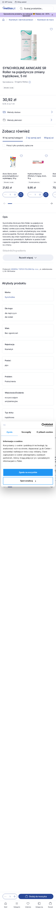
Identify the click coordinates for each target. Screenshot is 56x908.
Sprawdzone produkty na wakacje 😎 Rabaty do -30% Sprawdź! (26, 15)
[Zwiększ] (14, 896)
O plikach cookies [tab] (45, 432)
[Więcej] (51, 120)
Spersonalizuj (26, 481)
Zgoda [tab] (9, 432)
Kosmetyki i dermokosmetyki (21, 20)
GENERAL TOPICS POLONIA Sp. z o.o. (25, 269)
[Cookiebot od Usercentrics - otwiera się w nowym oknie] (41, 425)
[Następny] (51, 203)
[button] (30, 82)
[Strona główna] (3, 19)
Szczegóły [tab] (26, 432)
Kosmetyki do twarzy (46, 20)
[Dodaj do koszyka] (20, 194)
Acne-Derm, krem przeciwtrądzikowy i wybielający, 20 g (10, 176)
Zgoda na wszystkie (28, 472)
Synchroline (10, 297)
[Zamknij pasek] (52, 14)
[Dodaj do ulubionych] (51, 29)
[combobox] (36, 8)
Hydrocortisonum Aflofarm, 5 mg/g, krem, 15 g (37, 176)
